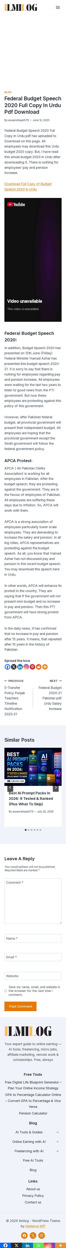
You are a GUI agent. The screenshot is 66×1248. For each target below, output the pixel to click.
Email (11, 957)
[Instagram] (26, 667)
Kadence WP (35, 1226)
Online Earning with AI (29, 1142)
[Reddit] (38, 667)
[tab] (26, 830)
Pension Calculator (33, 1113)
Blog (8, 92)
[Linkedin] (20, 667)
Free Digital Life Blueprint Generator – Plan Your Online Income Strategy (33, 1085)
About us (33, 1189)
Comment (14, 883)
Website (12, 976)
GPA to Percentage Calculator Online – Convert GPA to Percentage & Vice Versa (33, 1101)
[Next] (56, 787)
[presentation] (33, 767)
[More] (45, 667)
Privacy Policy (33, 1196)
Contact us (33, 1202)
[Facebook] (7, 667)
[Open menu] (58, 7)
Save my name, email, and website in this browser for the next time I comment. (34, 990)
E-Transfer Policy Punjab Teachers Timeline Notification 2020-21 (14, 697)
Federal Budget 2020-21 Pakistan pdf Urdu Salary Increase (50, 695)
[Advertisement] (33, 50)
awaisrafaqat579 (18, 120)
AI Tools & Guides (29, 1132)
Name (12, 938)
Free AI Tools (33, 1160)
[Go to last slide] (10, 787)
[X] (13, 667)
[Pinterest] (32, 667)
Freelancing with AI (28, 1151)
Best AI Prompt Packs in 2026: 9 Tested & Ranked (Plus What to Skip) (31, 798)
